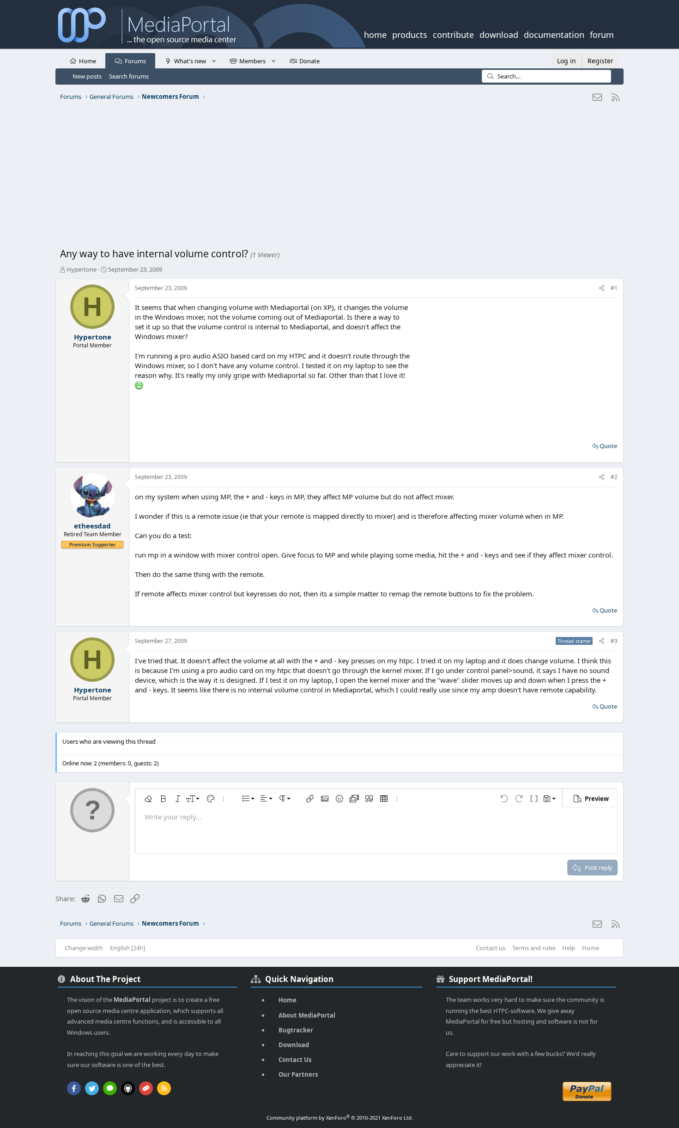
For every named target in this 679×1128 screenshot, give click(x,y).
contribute (453, 33)
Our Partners (298, 1074)
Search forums (129, 76)
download (498, 33)
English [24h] (127, 948)
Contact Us (295, 1059)
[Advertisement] (337, 178)
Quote (608, 446)
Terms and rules (534, 948)
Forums (135, 61)
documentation (554, 33)
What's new (190, 61)
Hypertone (82, 269)
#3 (614, 641)
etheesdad (92, 525)
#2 (614, 477)
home (375, 33)
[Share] (601, 288)
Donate (309, 61)
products (409, 33)
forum (602, 33)
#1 (614, 288)
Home (87, 61)
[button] (213, 60)
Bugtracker (296, 1030)
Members (252, 61)
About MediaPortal (307, 1015)
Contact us (490, 948)
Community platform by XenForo (340, 1117)
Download (294, 1045)
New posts (87, 76)
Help (568, 948)
